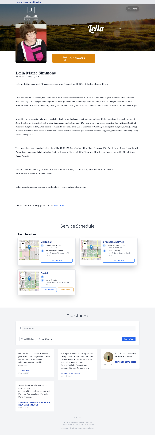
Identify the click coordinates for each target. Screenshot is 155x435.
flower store (59, 205)
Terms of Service (84, 424)
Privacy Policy (70, 424)
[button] (29, 247)
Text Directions (57, 260)
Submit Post (128, 339)
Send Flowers (65, 290)
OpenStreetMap (80, 428)
